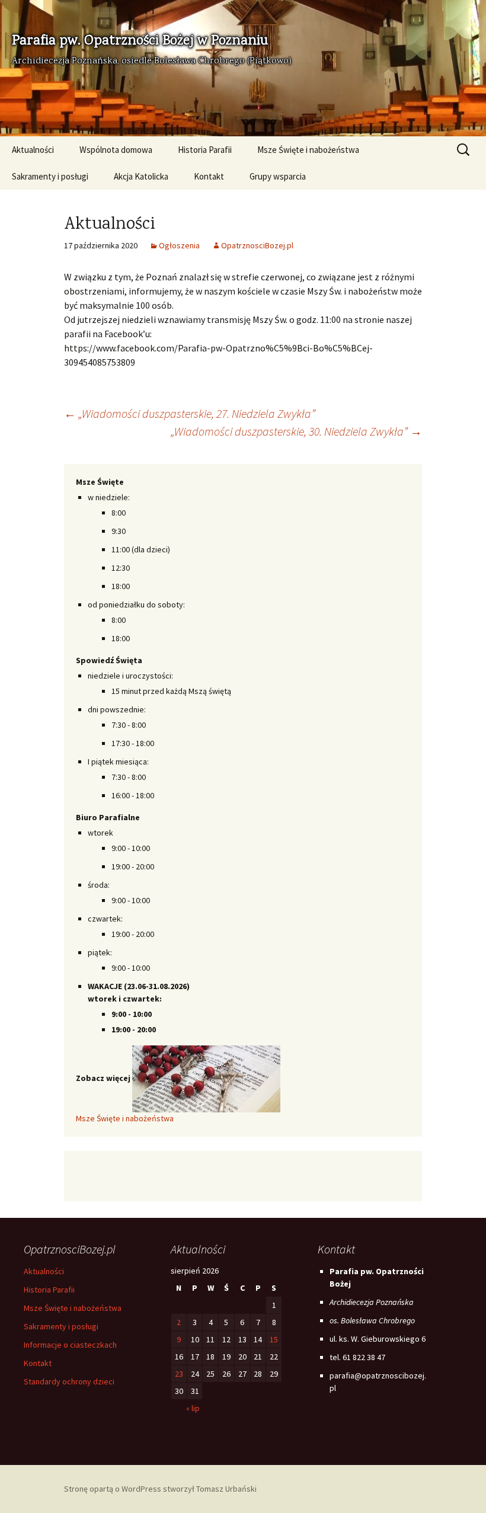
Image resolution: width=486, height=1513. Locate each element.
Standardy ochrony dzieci (69, 1381)
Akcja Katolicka (141, 176)
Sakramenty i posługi (50, 176)
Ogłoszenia (179, 245)
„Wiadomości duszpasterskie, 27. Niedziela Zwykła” (189, 413)
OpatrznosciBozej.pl (257, 245)
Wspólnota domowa (115, 149)
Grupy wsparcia (278, 176)
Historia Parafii (205, 149)
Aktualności (33, 149)
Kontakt (209, 176)
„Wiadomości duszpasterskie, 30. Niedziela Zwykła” (296, 431)
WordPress (141, 1488)
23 (179, 1373)
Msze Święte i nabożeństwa (308, 149)
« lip (193, 1408)
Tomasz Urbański (226, 1488)
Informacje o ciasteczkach (70, 1344)
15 (274, 1339)
